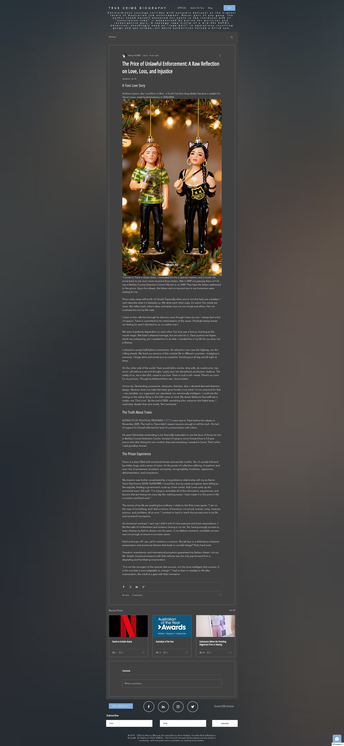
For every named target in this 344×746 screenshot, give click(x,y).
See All (232, 610)
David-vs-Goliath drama (122, 641)
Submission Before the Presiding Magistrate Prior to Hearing (212, 643)
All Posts (112, 37)
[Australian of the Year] (172, 626)
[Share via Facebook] (123, 587)
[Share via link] (143, 587)
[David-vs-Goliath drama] (128, 626)
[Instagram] (178, 707)
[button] (231, 37)
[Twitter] (193, 707)
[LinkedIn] (163, 707)
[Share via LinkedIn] (136, 587)
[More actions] (220, 55)
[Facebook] (149, 707)
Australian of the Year (165, 641)
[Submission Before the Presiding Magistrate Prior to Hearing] (215, 626)
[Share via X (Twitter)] (130, 587)
